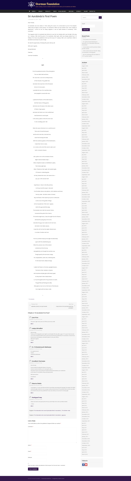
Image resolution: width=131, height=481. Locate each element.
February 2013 (85, 383)
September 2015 (86, 314)
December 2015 (86, 310)
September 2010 (86, 445)
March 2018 (85, 254)
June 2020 (84, 205)
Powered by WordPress (46, 478)
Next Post (64, 306)
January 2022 (85, 165)
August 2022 (85, 152)
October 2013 (85, 365)
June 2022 (84, 157)
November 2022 (86, 145)
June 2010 (84, 447)
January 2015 (85, 332)
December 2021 (86, 168)
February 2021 (85, 190)
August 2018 (85, 248)
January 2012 (85, 412)
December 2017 (86, 261)
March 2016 (85, 303)
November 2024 (86, 97)
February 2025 (85, 94)
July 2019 (84, 225)
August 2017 (85, 268)
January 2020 (85, 216)
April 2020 (84, 210)
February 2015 (85, 330)
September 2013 (86, 367)
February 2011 (85, 434)
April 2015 (84, 325)
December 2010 (86, 438)
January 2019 (85, 239)
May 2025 (84, 88)
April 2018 (84, 252)
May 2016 (84, 299)
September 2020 (86, 201)
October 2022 (85, 148)
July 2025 (84, 83)
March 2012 (85, 407)
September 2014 (86, 341)
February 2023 (85, 139)
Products (47, 11)
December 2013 (86, 361)
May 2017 (84, 274)
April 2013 (84, 378)
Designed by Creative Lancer (58, 478)
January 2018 (85, 259)
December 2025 (86, 79)
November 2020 (86, 197)
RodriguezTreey (37, 397)
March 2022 (85, 163)
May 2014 (84, 350)
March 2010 (85, 454)
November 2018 (86, 241)
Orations (71, 11)
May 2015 (84, 323)
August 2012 (85, 396)
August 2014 (85, 343)
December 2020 (86, 194)
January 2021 (85, 192)
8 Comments (31, 299)
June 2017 (84, 272)
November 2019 (86, 219)
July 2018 (84, 250)
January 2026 (85, 77)
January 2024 (85, 119)
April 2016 (84, 301)
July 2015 (84, 319)
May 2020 (84, 208)
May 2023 (84, 132)
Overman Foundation (47, 4)
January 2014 (85, 358)
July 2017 (84, 270)
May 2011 (84, 427)
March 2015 (85, 327)
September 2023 (86, 126)
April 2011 (84, 429)
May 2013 (84, 376)
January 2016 (85, 307)
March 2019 (85, 234)
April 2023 (84, 134)
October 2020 (85, 199)
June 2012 (84, 401)
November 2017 (86, 263)
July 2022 (84, 154)
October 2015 (85, 312)
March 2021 (85, 188)
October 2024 (85, 99)
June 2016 (84, 296)
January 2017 (85, 283)
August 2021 (85, 177)
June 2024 (84, 108)
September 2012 (86, 394)
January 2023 (85, 141)
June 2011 (84, 425)
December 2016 (86, 285)
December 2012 (86, 387)
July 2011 (84, 423)
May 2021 (84, 183)
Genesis (33, 11)
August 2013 (85, 370)
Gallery (86, 11)
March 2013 (85, 381)
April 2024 (84, 112)
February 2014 (85, 356)
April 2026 (84, 70)
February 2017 (85, 281)
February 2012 (85, 410)
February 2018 (85, 256)
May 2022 (84, 159)
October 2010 (85, 443)
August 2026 (85, 66)
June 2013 (84, 374)
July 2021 (84, 179)
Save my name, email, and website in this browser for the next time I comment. (46, 465)
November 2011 (86, 416)
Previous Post (39, 305)
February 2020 (85, 214)
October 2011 (85, 418)
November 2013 (86, 363)
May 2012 (84, 403)
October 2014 (85, 339)
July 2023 (84, 130)
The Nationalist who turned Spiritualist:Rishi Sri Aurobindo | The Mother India (52, 410)
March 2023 (85, 137)
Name (30, 445)
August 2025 (85, 81)
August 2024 (85, 103)
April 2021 (84, 185)
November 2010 (86, 441)
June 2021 (84, 181)
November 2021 (86, 170)
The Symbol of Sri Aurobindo (89, 39)
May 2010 (84, 449)
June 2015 (84, 321)
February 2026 (85, 74)
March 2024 (85, 114)
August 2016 (85, 292)
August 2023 (85, 128)
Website (30, 457)
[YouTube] (86, 464)
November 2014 (86, 336)
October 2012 (85, 392)
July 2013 (84, 372)
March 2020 (85, 212)
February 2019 (85, 236)
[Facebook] (83, 464)
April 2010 (84, 452)
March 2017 (85, 279)
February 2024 (85, 117)
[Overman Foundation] (29, 11)
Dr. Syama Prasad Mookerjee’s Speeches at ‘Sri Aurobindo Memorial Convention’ (90, 43)
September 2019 (86, 221)
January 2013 (85, 385)
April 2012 (84, 405)
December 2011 (86, 414)
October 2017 (85, 265)
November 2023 (86, 121)
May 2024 (84, 110)
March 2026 (85, 72)
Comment (30, 426)
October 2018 (85, 243)
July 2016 (84, 294)
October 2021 (85, 172)
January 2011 (85, 436)
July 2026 (84, 68)
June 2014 (84, 347)
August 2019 (85, 223)
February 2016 (85, 305)
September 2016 (86, 290)
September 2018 (86, 245)
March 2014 (85, 354)
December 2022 (86, 143)
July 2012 (84, 398)
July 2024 (84, 106)
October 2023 (85, 123)
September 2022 (86, 150)
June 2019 (84, 228)
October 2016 (85, 287)
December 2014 (86, 334)
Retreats (78, 11)
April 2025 (84, 90)
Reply (32, 323)
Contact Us (92, 11)
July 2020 (84, 203)
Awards (40, 11)
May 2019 (84, 230)
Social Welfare (62, 11)
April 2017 (84, 276)
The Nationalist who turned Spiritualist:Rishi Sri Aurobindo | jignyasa (50, 415)
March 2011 (85, 432)
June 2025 (84, 86)
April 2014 (84, 352)
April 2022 (84, 161)
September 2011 (86, 421)
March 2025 (85, 92)
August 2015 (85, 316)
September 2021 (86, 174)
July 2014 (84, 345)
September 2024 (86, 101)
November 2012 (86, 390)
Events (55, 11)
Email (29, 451)
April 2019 (84, 232)
